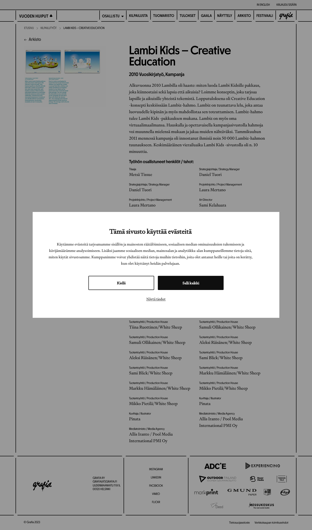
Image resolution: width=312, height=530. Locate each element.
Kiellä (121, 283)
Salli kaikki (190, 283)
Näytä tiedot (156, 299)
